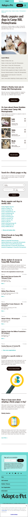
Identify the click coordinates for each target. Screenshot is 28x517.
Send (20, 460)
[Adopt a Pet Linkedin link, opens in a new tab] (21, 473)
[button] (25, 119)
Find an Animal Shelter (14, 368)
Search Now (14, 100)
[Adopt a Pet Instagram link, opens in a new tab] (18, 473)
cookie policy (4, 510)
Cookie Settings (14, 514)
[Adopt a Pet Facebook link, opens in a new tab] (7, 473)
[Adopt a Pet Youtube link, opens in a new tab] (15, 473)
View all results (14, 154)
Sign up (20, 5)
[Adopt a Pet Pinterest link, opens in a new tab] (12, 473)
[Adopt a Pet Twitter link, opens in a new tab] (10, 473)
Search (14, 195)
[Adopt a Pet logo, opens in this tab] (14, 498)
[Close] (26, 505)
